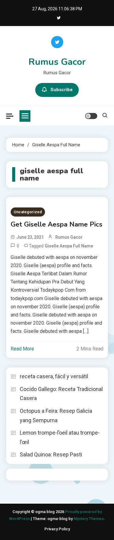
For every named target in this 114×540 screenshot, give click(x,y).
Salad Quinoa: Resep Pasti (51, 454)
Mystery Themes (89, 518)
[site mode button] (91, 116)
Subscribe (61, 89)
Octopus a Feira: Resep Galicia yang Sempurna (56, 415)
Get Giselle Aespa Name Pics (56, 224)
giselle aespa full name (69, 245)
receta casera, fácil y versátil (54, 376)
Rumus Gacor (57, 62)
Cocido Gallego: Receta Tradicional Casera (61, 394)
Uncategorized (28, 212)
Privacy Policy (57, 529)
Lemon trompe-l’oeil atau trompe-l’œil (60, 437)
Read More (22, 349)
